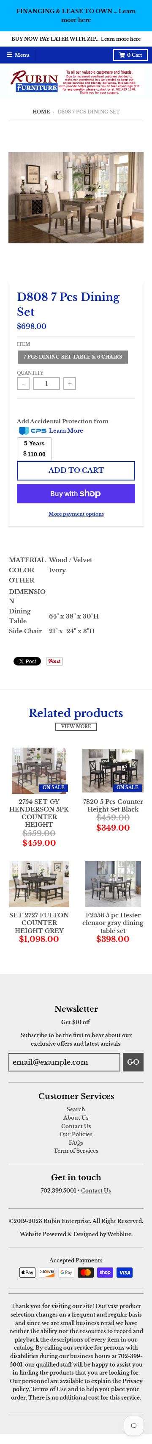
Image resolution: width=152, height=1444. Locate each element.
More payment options (76, 514)
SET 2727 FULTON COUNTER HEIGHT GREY (39, 922)
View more (76, 726)
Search (76, 1109)
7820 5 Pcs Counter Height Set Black (113, 805)
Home (41, 112)
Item (23, 344)
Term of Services (76, 1151)
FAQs (76, 1143)
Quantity (30, 373)
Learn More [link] (66, 430)
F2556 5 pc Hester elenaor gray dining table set (113, 922)
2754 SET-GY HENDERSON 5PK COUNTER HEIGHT (39, 813)
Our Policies (76, 1134)
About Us (76, 1118)
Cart (134, 55)
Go (133, 1062)
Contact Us (76, 1126)
